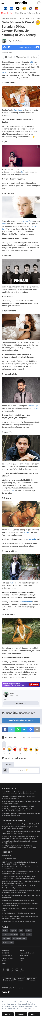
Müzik (22, 18)
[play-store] (19, 979)
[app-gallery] (32, 979)
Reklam (4, 961)
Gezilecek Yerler (8, 942)
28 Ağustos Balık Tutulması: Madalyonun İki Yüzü (18, 806)
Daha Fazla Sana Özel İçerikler (20, 720)
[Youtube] (17, 970)
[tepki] (4, 749)
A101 (22, 934)
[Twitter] (12, 970)
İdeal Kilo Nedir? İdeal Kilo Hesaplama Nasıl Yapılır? (18, 900)
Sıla (22, 172)
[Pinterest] (21, 970)
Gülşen (26, 532)
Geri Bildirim (6, 953)
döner (12, 490)
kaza (31, 539)
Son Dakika (6, 938)
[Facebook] (8, 970)
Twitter (5, 931)
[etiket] (38, 22)
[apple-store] (7, 979)
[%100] (18, 8)
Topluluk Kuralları (7, 958)
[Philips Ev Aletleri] (5, 8)
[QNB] (24, 8)
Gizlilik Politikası (7, 955)
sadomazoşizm (26, 602)
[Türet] (30, 8)
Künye (22, 958)
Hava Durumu (6, 855)
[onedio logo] (20, 992)
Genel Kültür (13, 18)
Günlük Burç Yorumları (10, 934)
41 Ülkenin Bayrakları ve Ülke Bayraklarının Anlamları (19, 913)
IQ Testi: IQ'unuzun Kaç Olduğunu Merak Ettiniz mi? (19, 921)
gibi (31, 62)
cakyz (15, 41)
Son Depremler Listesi (9, 858)
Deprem (13, 931)
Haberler (5, 18)
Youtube (28, 931)
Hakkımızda (5, 950)
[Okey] (11, 8)
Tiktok (29, 934)
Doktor (36, 408)
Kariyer (22, 950)
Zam (20, 931)
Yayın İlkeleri (24, 955)
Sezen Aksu (28, 221)
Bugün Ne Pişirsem (19, 938)
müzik (4, 224)
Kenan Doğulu (33, 406)
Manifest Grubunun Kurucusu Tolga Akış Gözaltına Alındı (20, 824)
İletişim (4, 963)
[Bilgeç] (37, 8)
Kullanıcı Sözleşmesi (26, 953)
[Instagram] (3, 970)
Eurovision (18, 110)
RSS (21, 961)
